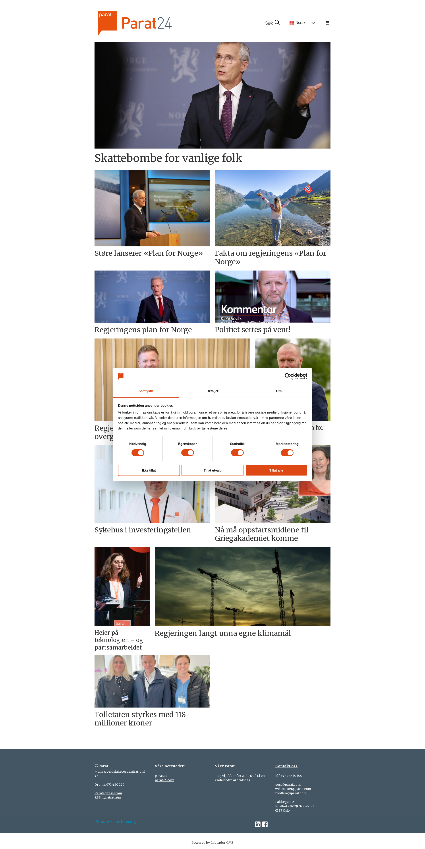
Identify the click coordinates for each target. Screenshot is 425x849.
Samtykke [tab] (146, 391)
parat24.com (164, 780)
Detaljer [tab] (213, 391)
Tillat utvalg (213, 470)
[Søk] (272, 23)
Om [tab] (279, 391)
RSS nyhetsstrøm (108, 797)
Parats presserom (108, 793)
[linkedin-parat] (258, 824)
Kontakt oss (286, 766)
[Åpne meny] (327, 23)
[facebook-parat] (265, 824)
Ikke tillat (149, 470)
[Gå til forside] (149, 23)
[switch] (187, 452)
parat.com (162, 776)
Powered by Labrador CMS (212, 843)
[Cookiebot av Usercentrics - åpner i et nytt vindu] (288, 376)
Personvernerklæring (115, 821)
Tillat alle (276, 470)
